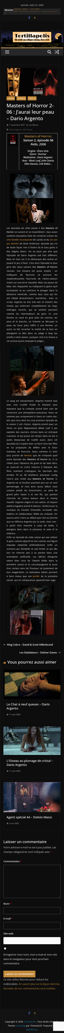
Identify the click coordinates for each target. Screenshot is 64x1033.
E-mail (8, 918)
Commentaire (12, 861)
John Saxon (27, 129)
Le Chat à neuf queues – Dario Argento (28, 706)
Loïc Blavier (34, 125)
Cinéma (11, 98)
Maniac (28, 455)
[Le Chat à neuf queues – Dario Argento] (32, 671)
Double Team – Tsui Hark (27, 10)
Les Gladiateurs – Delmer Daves (38, 652)
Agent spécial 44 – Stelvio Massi (29, 817)
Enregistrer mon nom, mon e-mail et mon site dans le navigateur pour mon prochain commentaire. (30, 959)
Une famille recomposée (19, 239)
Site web (8, 933)
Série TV (32, 98)
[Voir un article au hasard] (57, 52)
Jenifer (36, 576)
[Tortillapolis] (32, 32)
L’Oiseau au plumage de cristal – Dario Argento (30, 763)
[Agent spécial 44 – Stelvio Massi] (32, 784)
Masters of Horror (37, 136)
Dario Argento (15, 129)
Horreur (21, 98)
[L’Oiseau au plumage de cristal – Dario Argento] (32, 728)
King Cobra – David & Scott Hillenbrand (30, 644)
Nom (7, 903)
